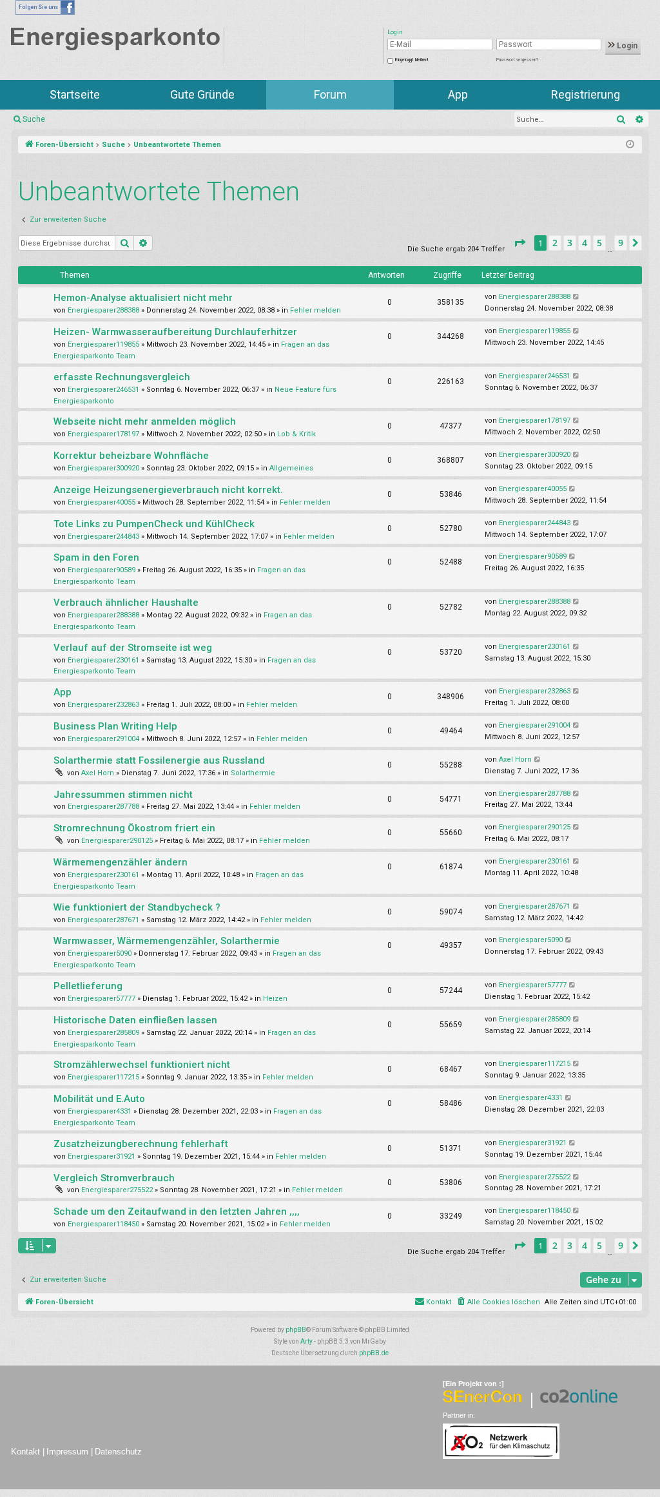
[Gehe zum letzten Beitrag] (576, 297)
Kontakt (25, 1451)
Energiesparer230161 (103, 660)
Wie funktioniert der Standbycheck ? (136, 907)
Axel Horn (97, 773)
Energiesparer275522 (117, 1190)
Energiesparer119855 (103, 344)
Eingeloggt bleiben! (411, 60)
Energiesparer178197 (103, 434)
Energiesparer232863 (103, 704)
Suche (34, 119)
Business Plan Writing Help (115, 726)
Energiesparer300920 (103, 468)
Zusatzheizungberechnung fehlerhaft (140, 1144)
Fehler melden (315, 310)
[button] (519, 243)
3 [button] (569, 243)
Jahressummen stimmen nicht (123, 794)
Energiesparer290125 (117, 840)
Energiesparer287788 (103, 806)
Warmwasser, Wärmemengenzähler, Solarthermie (166, 941)
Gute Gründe (202, 94)
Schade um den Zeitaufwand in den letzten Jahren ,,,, (176, 1211)
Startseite (75, 94)
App (458, 94)
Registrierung (585, 94)
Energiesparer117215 (103, 1077)
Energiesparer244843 (103, 536)
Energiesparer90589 (101, 570)
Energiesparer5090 (99, 953)
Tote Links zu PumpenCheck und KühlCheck (154, 524)
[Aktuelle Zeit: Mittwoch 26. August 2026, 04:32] (630, 145)
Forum (330, 94)
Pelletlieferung (87, 986)
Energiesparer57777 (101, 998)
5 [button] (599, 243)
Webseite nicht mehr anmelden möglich (144, 421)
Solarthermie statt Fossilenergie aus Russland (159, 760)
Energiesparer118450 (103, 1224)
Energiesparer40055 (101, 502)
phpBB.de (374, 1353)
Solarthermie (253, 773)
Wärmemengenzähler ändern (120, 862)
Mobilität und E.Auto (99, 1099)
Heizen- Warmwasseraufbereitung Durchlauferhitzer (175, 332)
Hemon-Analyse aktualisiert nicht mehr (143, 298)
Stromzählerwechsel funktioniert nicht (141, 1064)
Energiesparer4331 (99, 1111)
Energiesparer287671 (103, 920)
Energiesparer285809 (103, 1033)
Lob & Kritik (296, 434)
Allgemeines (291, 468)
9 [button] (620, 243)
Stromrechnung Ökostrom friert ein (134, 828)
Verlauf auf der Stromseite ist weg (132, 647)
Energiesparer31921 (101, 1156)
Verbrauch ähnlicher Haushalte (126, 602)
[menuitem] (498, 1302)
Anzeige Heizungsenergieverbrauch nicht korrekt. (168, 490)
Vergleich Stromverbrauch (114, 1178)
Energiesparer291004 (103, 739)
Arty (306, 1341)
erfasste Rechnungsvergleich (121, 377)
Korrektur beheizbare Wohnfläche (131, 455)
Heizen (275, 998)
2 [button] (555, 243)
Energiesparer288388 (103, 310)
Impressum (67, 1451)
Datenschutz (118, 1451)
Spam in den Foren (96, 557)
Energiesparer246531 (103, 389)
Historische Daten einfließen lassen (135, 1020)
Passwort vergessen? (517, 60)
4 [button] (584, 243)
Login (626, 45)
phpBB (296, 1329)
